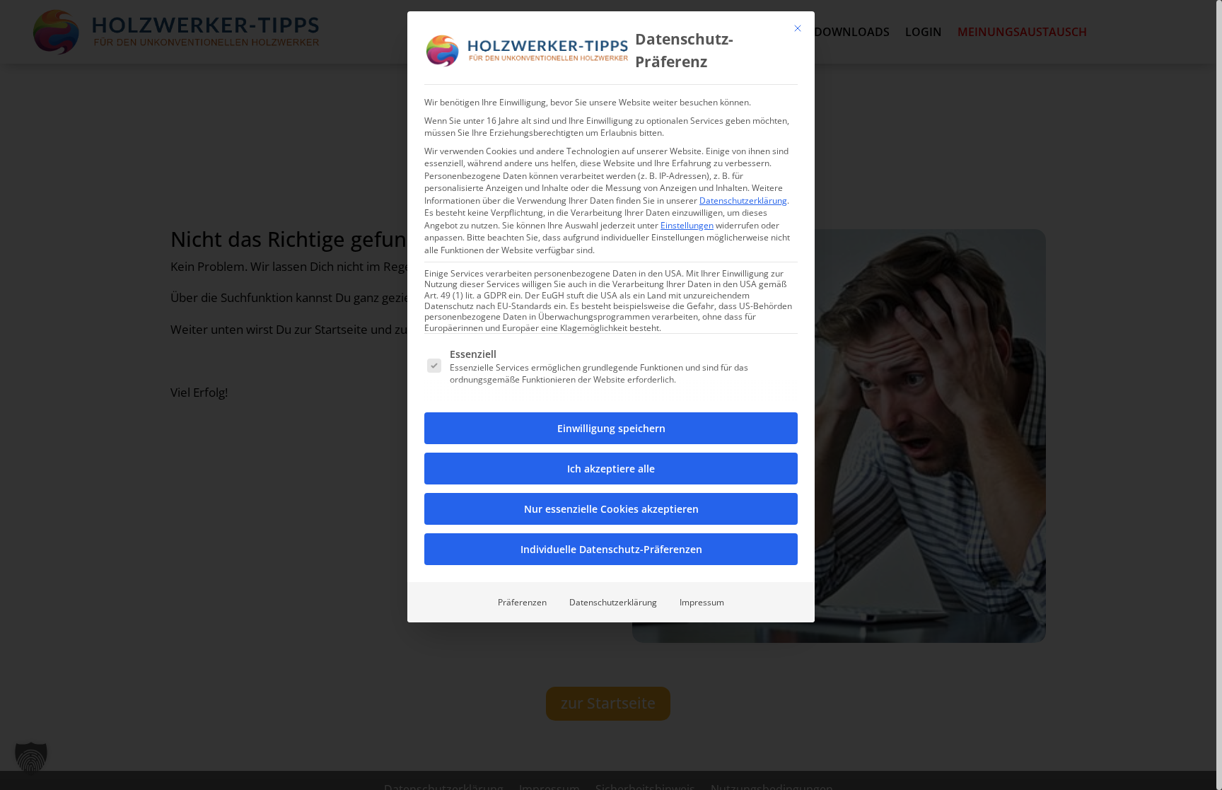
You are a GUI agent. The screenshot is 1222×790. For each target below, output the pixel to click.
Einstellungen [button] (687, 225)
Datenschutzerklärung (743, 200)
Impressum (702, 602)
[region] (611, 395)
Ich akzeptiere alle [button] (611, 468)
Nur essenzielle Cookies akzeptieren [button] (611, 509)
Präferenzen (522, 602)
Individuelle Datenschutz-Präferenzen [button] (611, 549)
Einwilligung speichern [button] (611, 428)
